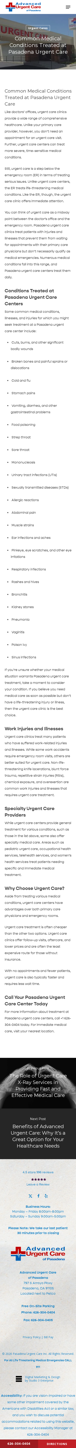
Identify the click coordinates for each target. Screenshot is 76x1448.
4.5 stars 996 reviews (38, 1172)
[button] (68, 7)
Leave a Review (38, 1184)
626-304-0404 (38, 1434)
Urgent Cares (38, 28)
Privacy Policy (32, 1337)
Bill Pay (48, 1337)
